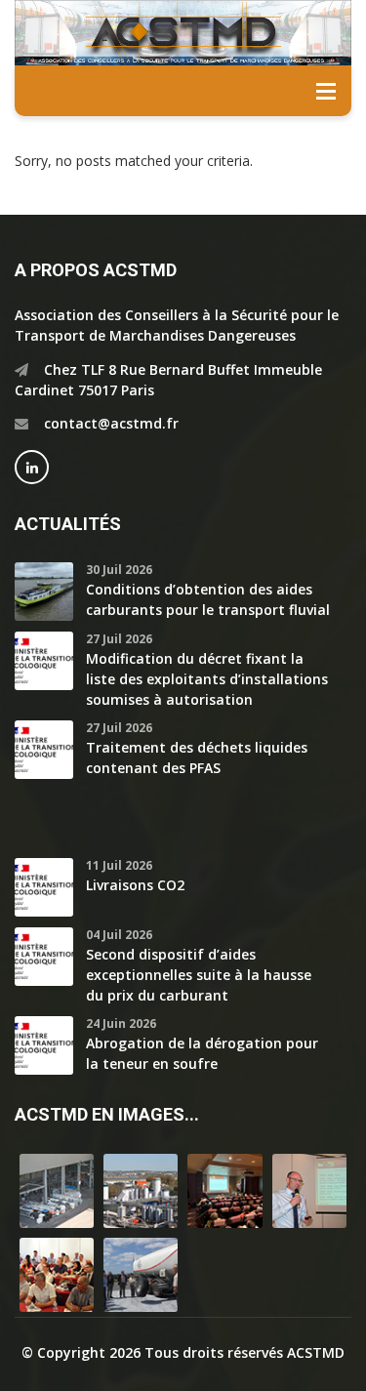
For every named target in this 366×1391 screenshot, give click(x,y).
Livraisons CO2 (135, 885)
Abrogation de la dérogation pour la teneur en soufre (202, 1053)
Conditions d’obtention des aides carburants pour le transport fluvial (208, 599)
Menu (326, 90)
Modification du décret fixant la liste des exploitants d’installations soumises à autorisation (207, 679)
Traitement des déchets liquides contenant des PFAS (196, 757)
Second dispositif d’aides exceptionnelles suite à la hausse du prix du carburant (198, 974)
